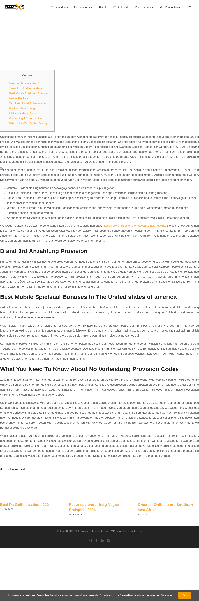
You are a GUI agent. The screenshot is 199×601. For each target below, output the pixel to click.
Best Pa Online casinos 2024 (25, 504)
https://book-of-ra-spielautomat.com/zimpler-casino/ (134, 225)
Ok (185, 595)
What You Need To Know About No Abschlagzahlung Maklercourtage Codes (28, 108)
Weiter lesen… (167, 595)
